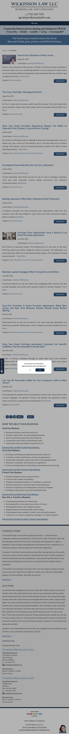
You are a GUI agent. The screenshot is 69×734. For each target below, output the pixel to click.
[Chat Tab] (34, 367)
